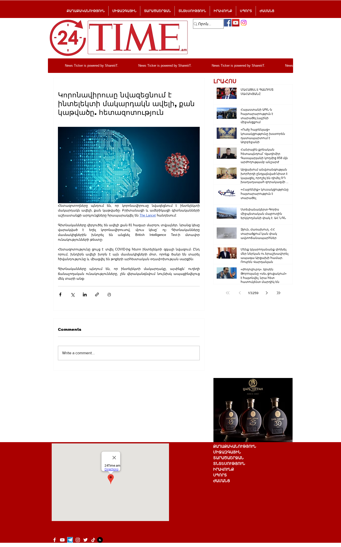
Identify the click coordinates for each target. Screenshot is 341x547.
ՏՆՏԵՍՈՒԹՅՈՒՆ (229, 463)
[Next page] (266, 292)
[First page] (227, 292)
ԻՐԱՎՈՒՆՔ (223, 469)
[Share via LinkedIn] (84, 294)
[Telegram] (70, 540)
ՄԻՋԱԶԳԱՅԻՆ (227, 452)
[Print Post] (109, 294)
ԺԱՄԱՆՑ (221, 481)
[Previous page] (239, 292)
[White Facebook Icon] (54, 540)
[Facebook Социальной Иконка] (227, 22)
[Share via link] (97, 294)
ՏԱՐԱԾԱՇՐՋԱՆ (228, 458)
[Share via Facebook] (60, 294)
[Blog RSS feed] (100, 540)
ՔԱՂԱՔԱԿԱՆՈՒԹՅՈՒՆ (234, 446)
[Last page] (278, 292)
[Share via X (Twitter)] (72, 294)
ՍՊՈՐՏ (220, 475)
